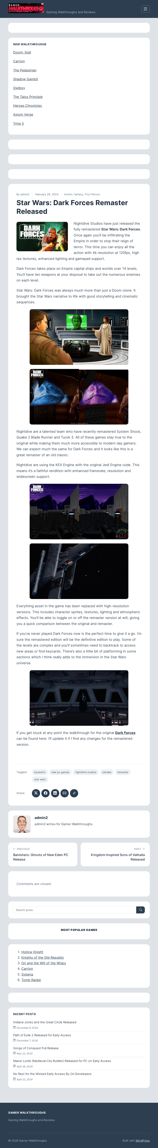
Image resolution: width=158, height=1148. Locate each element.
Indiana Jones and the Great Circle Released (44, 1022)
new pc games (60, 772)
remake (106, 772)
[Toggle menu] (145, 9)
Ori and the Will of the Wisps (43, 963)
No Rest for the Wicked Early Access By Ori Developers (52, 1074)
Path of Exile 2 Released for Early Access (42, 1035)
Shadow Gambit (25, 79)
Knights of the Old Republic (42, 957)
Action (68, 194)
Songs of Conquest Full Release (36, 1048)
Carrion (19, 61)
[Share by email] (64, 793)
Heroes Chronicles (27, 106)
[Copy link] (74, 793)
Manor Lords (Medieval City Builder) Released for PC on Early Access (62, 1061)
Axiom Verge (23, 114)
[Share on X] (36, 793)
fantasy (78, 194)
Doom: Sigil (22, 52)
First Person (92, 194)
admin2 (24, 194)
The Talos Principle (28, 97)
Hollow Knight (32, 952)
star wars (40, 779)
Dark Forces (125, 733)
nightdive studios (85, 772)
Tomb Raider (31, 980)
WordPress (143, 1140)
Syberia (27, 974)
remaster (122, 772)
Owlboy (19, 88)
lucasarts (39, 772)
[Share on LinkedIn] (55, 793)
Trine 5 (18, 123)
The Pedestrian (24, 70)
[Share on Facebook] (45, 793)
